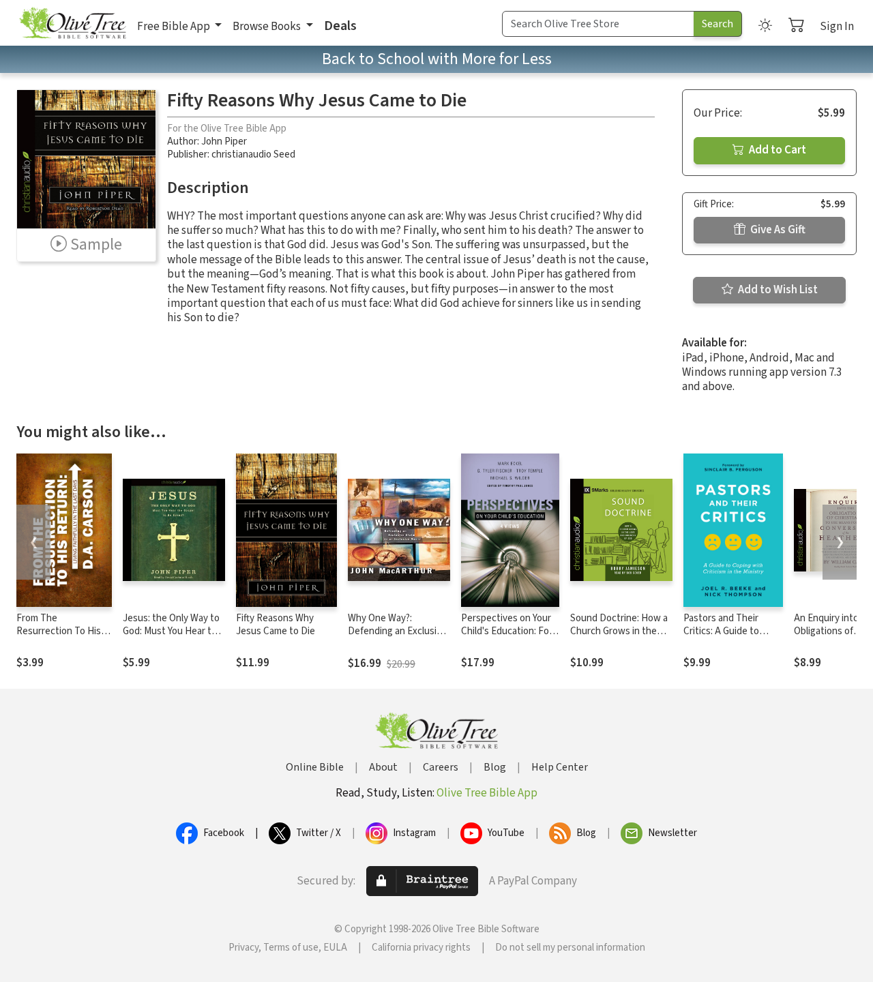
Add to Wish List (777, 290)
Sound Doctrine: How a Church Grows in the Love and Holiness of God (619, 637)
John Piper (224, 141)
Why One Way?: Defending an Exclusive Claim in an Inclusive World (397, 637)
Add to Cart (776, 150)
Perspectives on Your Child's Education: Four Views (509, 631)
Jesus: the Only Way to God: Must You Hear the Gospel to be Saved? (172, 631)
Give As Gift (776, 230)
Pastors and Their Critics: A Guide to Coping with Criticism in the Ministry (728, 637)
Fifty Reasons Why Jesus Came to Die (275, 624)
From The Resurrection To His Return (58, 631)
